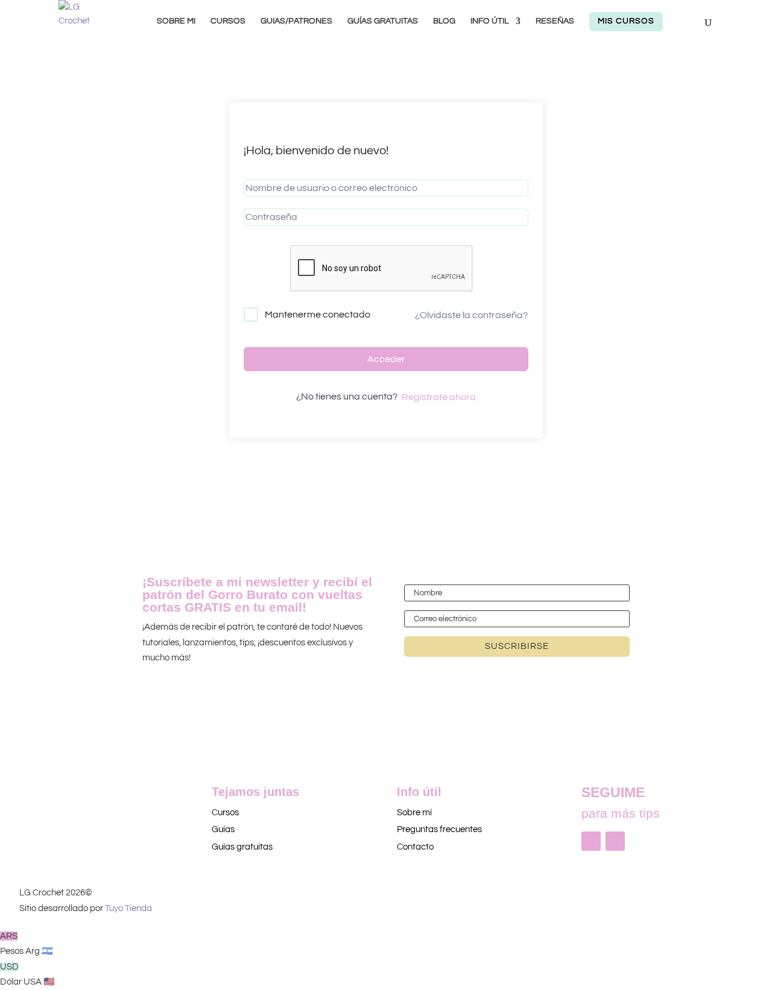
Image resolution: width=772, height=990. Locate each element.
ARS (26, 944)
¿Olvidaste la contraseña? (471, 315)
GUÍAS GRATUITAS (382, 21)
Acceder (386, 359)
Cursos (226, 812)
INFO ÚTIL (489, 21)
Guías (223, 829)
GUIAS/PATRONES (296, 21)
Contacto (415, 846)
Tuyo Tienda (128, 908)
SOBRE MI (176, 21)
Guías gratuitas (242, 846)
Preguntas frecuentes (439, 829)
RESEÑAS (555, 21)
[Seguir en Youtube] (615, 841)
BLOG (444, 21)
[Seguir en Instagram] (591, 841)
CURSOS (227, 21)
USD (27, 974)
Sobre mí (414, 812)
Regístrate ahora (439, 397)
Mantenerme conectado (317, 314)
